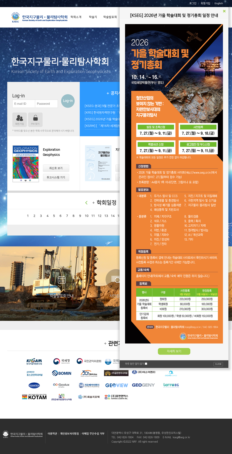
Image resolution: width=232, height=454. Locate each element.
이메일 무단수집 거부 (93, 433)
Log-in (68, 101)
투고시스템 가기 (56, 177)
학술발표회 (110, 17)
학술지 (93, 17)
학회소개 (76, 17)
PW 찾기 (35, 124)
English (219, 3)
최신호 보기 (56, 168)
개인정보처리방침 (69, 433)
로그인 (192, 3)
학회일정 (106, 202)
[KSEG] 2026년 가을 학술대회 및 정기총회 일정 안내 (117, 119)
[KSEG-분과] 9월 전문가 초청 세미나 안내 (111, 106)
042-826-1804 (125, 437)
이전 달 (86, 203)
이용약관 (52, 433)
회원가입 (205, 3)
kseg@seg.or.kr (181, 437)
